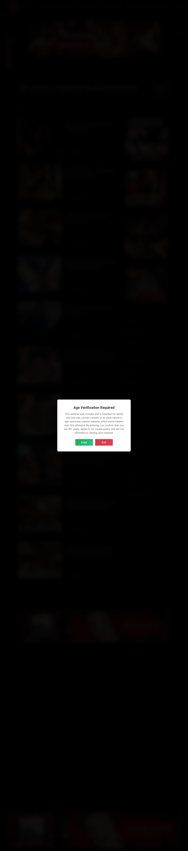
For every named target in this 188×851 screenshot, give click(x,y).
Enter (84, 442)
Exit (104, 442)
